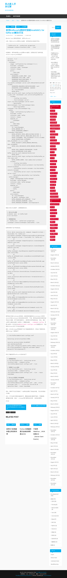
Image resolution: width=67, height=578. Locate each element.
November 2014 (53, 431)
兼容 (53, 222)
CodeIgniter (55, 125)
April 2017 (53, 391)
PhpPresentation (55, 200)
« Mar (51, 96)
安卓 (53, 535)
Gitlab (53, 155)
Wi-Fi (53, 216)
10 (53, 86)
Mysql (53, 519)
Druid (53, 146)
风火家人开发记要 (10, 5)
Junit (53, 170)
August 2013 (54, 462)
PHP (52, 188)
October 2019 (54, 350)
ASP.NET (54, 114)
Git (52, 152)
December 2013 (53, 453)
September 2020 (53, 328)
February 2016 (54, 407)
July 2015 (53, 414)
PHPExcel (54, 194)
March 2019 (54, 363)
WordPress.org (54, 564)
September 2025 (53, 251)
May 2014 (53, 443)
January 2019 (54, 367)
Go (52, 158)
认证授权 (24, 27)
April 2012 (53, 469)
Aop (53, 111)
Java (35, 424)
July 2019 (53, 354)
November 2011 (53, 484)
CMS (53, 501)
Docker (53, 140)
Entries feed (54, 558)
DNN (53, 137)
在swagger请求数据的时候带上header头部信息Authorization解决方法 (16, 407)
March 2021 (54, 308)
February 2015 (54, 427)
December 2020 (53, 319)
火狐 (53, 231)
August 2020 (54, 333)
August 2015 (54, 410)
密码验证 (54, 225)
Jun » (55, 96)
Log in (52, 554)
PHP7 (53, 191)
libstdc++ (54, 173)
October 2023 (54, 269)
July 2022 (53, 292)
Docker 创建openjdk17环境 (39, 406)
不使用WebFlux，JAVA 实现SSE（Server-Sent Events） (55, 55)
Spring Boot (55, 204)
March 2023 (54, 282)
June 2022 (53, 295)
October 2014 (54, 435)
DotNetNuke (55, 143)
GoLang (53, 161)
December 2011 (53, 479)
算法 (53, 237)
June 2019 (53, 357)
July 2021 (53, 305)
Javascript (54, 516)
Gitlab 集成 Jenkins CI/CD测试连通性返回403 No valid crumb (55, 74)
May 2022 (53, 299)
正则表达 (54, 228)
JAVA (53, 164)
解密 (53, 240)
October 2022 (54, 286)
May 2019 (53, 360)
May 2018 (53, 373)
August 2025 (54, 255)
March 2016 (54, 404)
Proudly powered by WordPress (24, 575)
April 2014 (53, 446)
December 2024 (53, 259)
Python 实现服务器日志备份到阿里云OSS (25, 431)
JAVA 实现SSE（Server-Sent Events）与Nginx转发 (55, 65)
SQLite (53, 529)
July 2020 (53, 336)
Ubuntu (53, 210)
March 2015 (54, 423)
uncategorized (54, 494)
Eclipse (53, 149)
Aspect (53, 117)
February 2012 (54, 475)
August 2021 (54, 302)
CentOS (53, 122)
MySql (53, 182)
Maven (53, 176)
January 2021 (54, 315)
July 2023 (53, 273)
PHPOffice (54, 197)
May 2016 (53, 401)
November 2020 (53, 324)
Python (22, 424)
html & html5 (55, 508)
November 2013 (53, 458)
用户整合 (54, 234)
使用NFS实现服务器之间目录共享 (11, 431)
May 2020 (53, 339)
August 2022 (54, 289)
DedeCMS (54, 134)
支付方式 (54, 539)
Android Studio (55, 107)
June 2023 (53, 276)
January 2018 (54, 380)
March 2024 (54, 263)
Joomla (53, 167)
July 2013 (53, 465)
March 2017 (54, 394)
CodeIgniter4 (55, 128)
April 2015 (53, 420)
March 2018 (54, 376)
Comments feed (55, 561)
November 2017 (53, 383)
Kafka (18, 27)
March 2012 (54, 472)
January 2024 (54, 266)
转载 (52, 545)
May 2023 (53, 279)
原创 (8, 27)
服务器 (13, 27)
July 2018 (53, 370)
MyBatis (54, 179)
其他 (53, 532)
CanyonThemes (47, 575)
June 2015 (53, 417)
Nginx (53, 185)
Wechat (54, 213)
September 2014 (53, 439)
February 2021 (54, 312)
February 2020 (54, 342)
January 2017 (54, 397)
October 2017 (54, 388)
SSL (52, 207)
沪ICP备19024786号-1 (41, 572)
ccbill (53, 120)
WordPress (54, 219)
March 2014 (54, 449)
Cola (53, 131)
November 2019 (53, 346)
